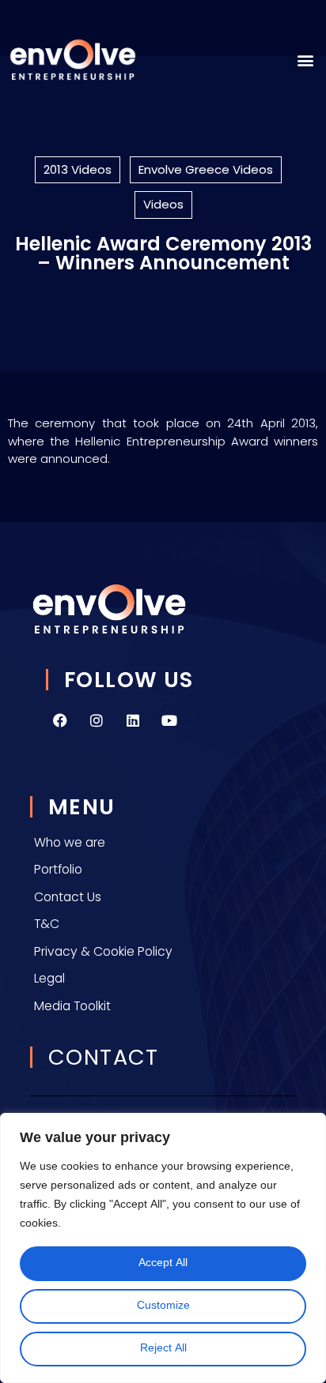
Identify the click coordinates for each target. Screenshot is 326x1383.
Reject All (163, 1349)
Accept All (163, 1263)
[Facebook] (60, 720)
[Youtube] (169, 720)
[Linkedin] (133, 720)
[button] (305, 60)
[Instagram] (96, 720)
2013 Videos (78, 169)
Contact (103, 1057)
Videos (163, 204)
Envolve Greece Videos (205, 169)
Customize (163, 1306)
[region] (163, 1248)
